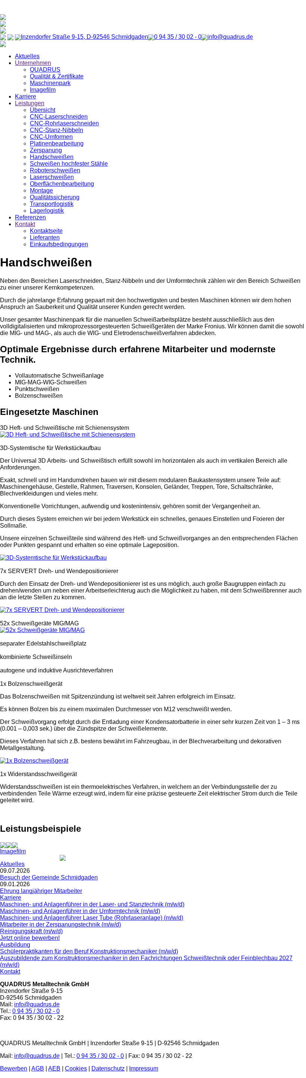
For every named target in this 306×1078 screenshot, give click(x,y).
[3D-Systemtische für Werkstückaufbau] (53, 557)
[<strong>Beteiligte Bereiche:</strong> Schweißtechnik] (3, 844)
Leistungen (29, 103)
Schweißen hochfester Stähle (69, 163)
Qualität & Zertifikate (57, 76)
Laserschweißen (52, 177)
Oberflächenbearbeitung (62, 184)
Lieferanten (45, 237)
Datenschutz (108, 1068)
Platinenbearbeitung (57, 143)
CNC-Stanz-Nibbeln (56, 130)
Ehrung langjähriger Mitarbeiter (41, 891)
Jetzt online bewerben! (30, 938)
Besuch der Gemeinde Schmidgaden (49, 877)
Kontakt (25, 224)
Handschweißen (52, 157)
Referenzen (30, 217)
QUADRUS (45, 69)
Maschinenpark (50, 83)
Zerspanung (46, 150)
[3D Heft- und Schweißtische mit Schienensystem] (67, 434)
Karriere (25, 96)
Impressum (143, 1068)
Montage (41, 190)
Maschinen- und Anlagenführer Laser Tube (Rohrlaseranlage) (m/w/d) (91, 918)
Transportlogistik (52, 204)
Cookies (76, 1068)
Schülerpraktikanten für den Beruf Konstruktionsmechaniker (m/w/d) (89, 951)
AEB (54, 1068)
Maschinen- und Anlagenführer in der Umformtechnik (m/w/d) (80, 911)
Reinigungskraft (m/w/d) (31, 931)
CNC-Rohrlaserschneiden (64, 123)
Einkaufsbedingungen (59, 244)
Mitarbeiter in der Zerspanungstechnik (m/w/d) (60, 924)
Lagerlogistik (47, 210)
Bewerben (13, 1068)
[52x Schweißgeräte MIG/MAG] (42, 630)
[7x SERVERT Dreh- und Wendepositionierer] (62, 610)
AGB (37, 1068)
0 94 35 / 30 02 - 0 (36, 1011)
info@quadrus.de (37, 1004)
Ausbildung (15, 944)
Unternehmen (33, 63)
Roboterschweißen (55, 170)
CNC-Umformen (51, 137)
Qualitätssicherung (54, 197)
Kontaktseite (46, 231)
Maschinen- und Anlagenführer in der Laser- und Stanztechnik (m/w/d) (92, 904)
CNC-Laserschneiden (59, 116)
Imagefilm (43, 90)
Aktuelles (27, 56)
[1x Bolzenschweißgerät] (34, 760)
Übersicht (42, 110)
